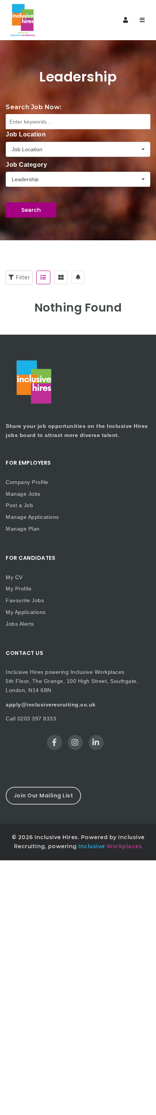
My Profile (18, 589)
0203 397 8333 (36, 719)
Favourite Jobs (25, 600)
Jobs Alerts (20, 624)
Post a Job (19, 505)
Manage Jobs (23, 494)
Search (31, 210)
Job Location (26, 134)
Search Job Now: (34, 107)
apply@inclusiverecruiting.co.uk (51, 705)
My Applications (26, 612)
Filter (22, 277)
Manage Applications (32, 517)
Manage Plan (23, 529)
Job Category (26, 164)
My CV (14, 577)
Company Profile (27, 482)
